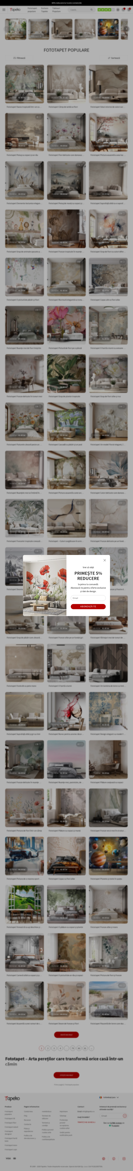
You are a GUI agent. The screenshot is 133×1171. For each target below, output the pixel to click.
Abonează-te (88, 606)
